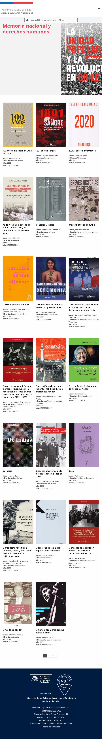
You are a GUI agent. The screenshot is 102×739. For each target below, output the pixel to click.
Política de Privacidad (51, 726)
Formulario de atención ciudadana (57, 723)
